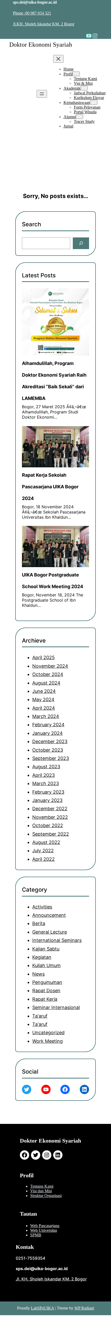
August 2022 (46, 842)
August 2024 (46, 683)
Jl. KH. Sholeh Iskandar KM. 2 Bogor (51, 1278)
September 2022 (50, 834)
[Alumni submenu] (79, 116)
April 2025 (43, 657)
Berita (38, 923)
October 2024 (47, 674)
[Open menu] (42, 94)
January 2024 (47, 733)
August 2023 (46, 766)
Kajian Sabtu (45, 949)
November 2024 (50, 666)
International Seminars (57, 940)
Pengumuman (47, 982)
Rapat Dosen (46, 990)
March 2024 (45, 716)
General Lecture (49, 932)
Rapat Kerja (44, 999)
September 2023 (50, 758)
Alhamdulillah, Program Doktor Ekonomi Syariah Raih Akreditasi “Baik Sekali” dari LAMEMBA (54, 381)
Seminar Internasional (56, 1007)
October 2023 (47, 750)
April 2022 (43, 859)
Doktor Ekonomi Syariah (40, 44)
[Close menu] (58, 59)
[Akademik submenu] (84, 88)
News (38, 974)
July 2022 (43, 850)
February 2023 (48, 792)
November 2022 (50, 817)
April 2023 (43, 775)
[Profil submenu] (76, 74)
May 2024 (43, 699)
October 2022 (47, 825)
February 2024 (48, 724)
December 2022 (49, 808)
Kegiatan (41, 957)
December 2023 (49, 741)
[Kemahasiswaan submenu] (93, 102)
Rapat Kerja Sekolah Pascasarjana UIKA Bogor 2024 (50, 486)
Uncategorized (48, 1032)
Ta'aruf (39, 1016)
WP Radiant (84, 1308)
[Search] (81, 243)
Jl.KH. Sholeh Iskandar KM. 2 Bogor (43, 24)
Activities (42, 907)
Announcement (49, 915)
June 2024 (44, 691)
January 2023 (47, 800)
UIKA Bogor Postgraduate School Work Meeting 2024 (52, 580)
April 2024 (43, 708)
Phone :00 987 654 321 (32, 13)
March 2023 (45, 783)
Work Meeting (47, 1041)
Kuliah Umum (46, 965)
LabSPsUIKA (42, 1308)
